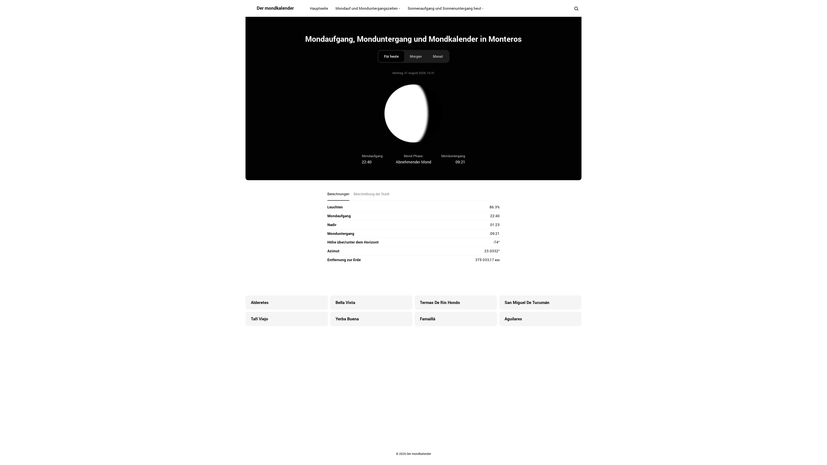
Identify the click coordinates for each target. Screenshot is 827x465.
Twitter (396, 279)
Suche (576, 8)
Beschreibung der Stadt (372, 194)
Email (439, 279)
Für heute (391, 56)
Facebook (388, 279)
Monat (438, 56)
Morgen (416, 56)
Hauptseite (319, 8)
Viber (413, 279)
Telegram (422, 279)
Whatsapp (431, 279)
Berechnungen (338, 194)
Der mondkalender (275, 8)
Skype (405, 279)
